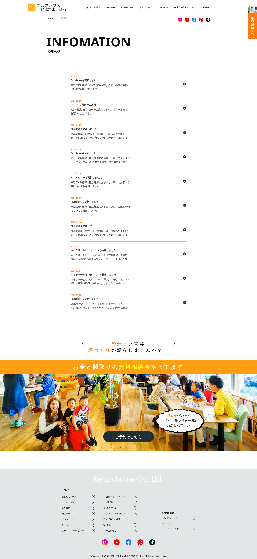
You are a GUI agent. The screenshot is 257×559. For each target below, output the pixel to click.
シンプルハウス (170, 518)
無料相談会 (109, 502)
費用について (110, 508)
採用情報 (107, 525)
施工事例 (111, 7)
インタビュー (127, 7)
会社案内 (205, 7)
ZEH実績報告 (110, 530)
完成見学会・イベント (184, 7)
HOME (65, 490)
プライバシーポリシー (73, 530)
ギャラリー (144, 7)
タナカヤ (166, 523)
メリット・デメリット (114, 513)
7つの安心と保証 (111, 519)
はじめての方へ (93, 7)
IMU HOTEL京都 (170, 528)
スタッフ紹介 (162, 7)
